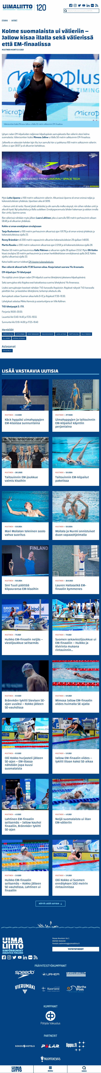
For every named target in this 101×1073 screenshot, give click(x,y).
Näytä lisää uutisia (49, 904)
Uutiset (14, 20)
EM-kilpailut (7, 351)
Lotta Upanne (20, 334)
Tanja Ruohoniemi (47, 334)
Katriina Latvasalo (19, 338)
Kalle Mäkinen (86, 334)
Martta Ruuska (74, 334)
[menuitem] (84, 1069)
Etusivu (5, 20)
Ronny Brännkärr (33, 334)
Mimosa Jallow (8, 334)
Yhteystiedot (76, 949)
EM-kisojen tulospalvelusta (41, 261)
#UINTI (14, 49)
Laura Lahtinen (61, 334)
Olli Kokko (6, 338)
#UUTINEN (6, 49)
